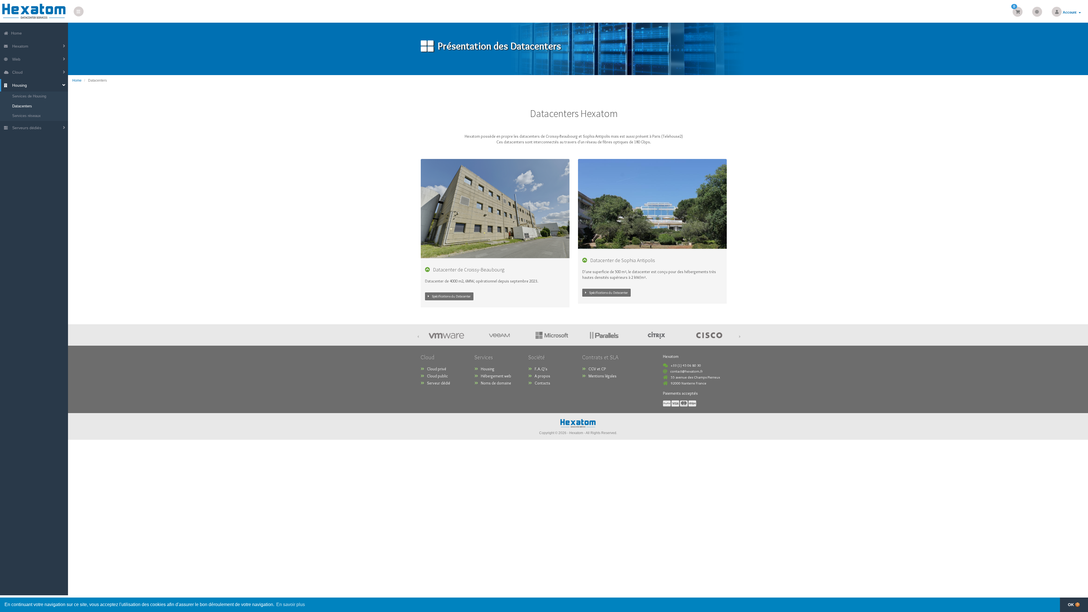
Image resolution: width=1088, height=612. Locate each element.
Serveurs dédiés (25, 128)
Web (15, 59)
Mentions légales (602, 376)
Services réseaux (26, 116)
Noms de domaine (496, 383)
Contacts (542, 383)
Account (1070, 12)
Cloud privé (436, 368)
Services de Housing (29, 96)
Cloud (16, 72)
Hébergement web (496, 376)
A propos (542, 376)
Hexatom (19, 46)
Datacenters (22, 106)
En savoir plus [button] (290, 604)
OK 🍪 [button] (1074, 604)
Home (16, 33)
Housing (18, 85)
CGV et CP (597, 368)
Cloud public (437, 376)
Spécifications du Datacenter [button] (451, 296)
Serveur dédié (438, 383)
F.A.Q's (541, 368)
